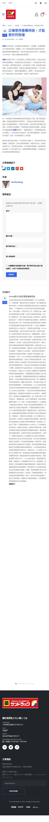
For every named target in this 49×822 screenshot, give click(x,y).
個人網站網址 (10, 256)
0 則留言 (20, 39)
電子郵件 (21, 168)
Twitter (8, 168)
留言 (8, 211)
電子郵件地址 (11, 246)
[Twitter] (40, 3)
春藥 (3, 46)
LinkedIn (12, 168)
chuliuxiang (10, 39)
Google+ (17, 168)
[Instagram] (45, 3)
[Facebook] (36, 3)
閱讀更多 (12, 484)
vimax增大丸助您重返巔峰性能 (22, 296)
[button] (16, 684)
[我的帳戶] (36, 14)
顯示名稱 (9, 236)
